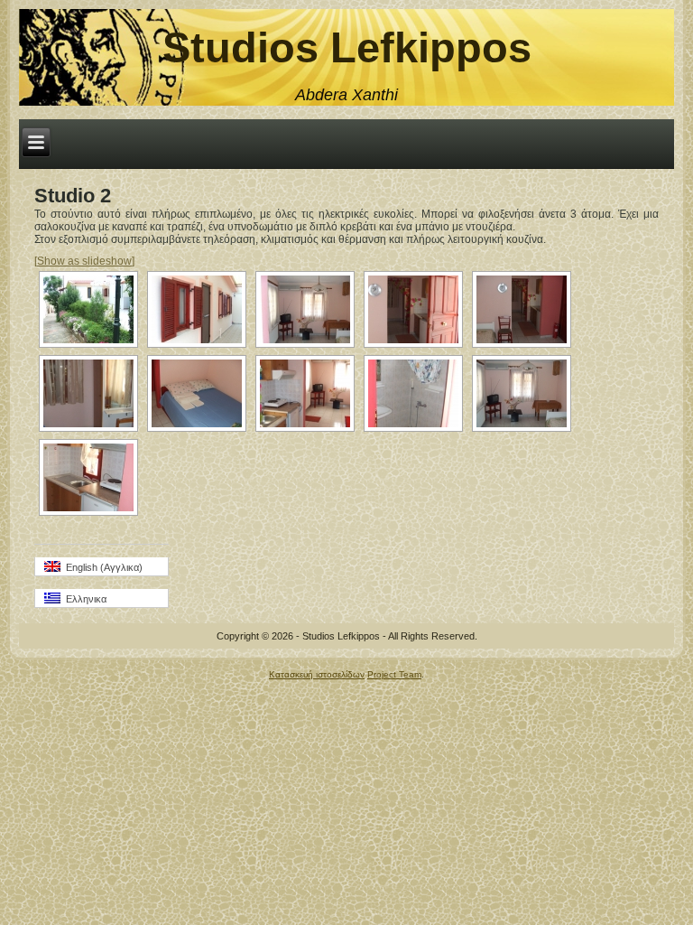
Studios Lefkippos (346, 47)
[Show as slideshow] (84, 261)
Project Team (394, 674)
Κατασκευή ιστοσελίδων (317, 674)
